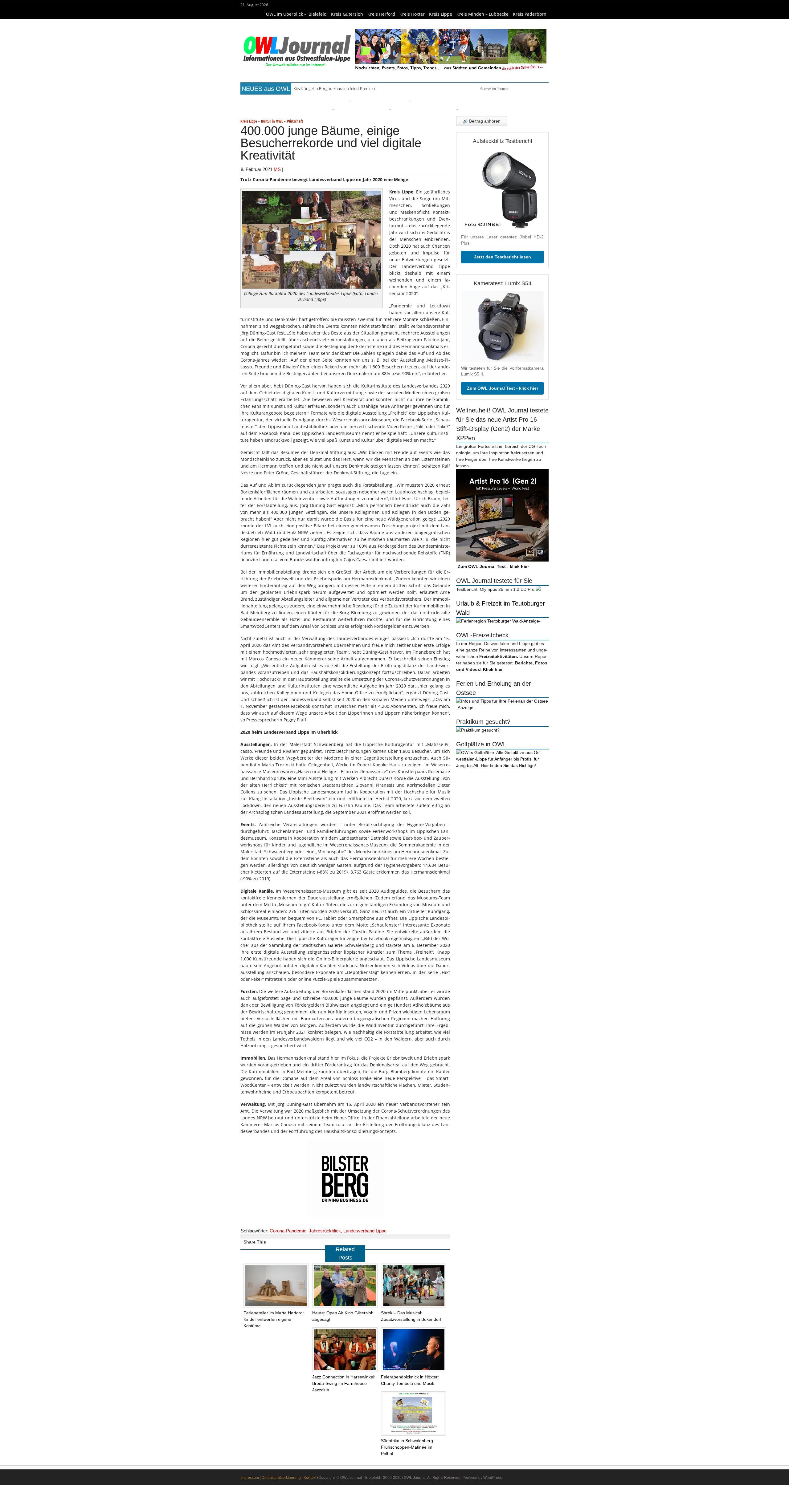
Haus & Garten (371, 100)
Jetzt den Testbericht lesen (502, 256)
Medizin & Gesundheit (363, 109)
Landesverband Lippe (364, 1230)
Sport (445, 100)
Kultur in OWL (272, 121)
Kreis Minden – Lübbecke (482, 14)
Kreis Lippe (440, 14)
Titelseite (263, 100)
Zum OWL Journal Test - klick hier (502, 388)
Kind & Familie (411, 109)
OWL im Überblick (284, 14)
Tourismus (444, 109)
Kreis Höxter (412, 14)
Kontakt (310, 1477)
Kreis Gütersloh (347, 14)
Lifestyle (424, 100)
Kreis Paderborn (529, 14)
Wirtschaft (510, 100)
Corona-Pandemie (288, 1230)
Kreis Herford (381, 14)
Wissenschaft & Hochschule (300, 109)
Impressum (249, 1477)
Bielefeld (318, 14)
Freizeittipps (334, 100)
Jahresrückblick (325, 1230)
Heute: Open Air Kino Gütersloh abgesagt (330, 89)
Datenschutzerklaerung (281, 1477)
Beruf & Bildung (297, 100)
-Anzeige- (531, 621)
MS (277, 169)
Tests (258, 109)
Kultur (401, 100)
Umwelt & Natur (475, 100)
